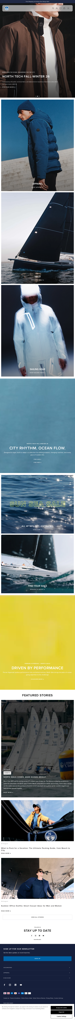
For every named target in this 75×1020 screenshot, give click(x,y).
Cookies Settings (61, 1016)
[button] (37, 96)
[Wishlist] (60, 8)
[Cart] (64, 8)
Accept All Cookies (61, 1008)
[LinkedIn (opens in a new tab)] (39, 935)
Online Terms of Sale (26, 998)
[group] (37, 50)
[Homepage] (7, 8)
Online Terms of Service (39, 998)
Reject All (61, 1012)
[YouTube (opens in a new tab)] (43, 935)
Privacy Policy (49, 998)
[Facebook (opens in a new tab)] (31, 935)
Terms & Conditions (15, 998)
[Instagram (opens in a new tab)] (35, 935)
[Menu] (68, 8)
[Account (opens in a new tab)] (57, 8)
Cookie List (6, 998)
